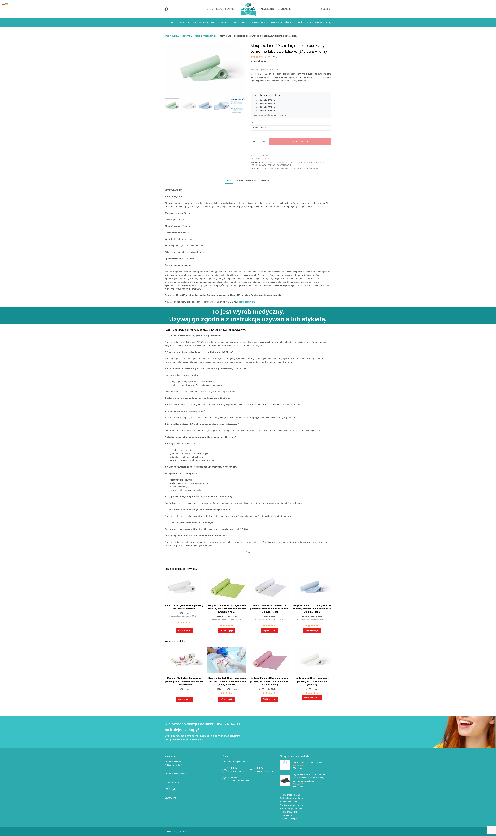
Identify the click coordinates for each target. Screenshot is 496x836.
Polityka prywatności (174, 765)
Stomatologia (237, 22)
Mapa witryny (171, 798)
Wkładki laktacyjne (288, 819)
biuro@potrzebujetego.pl (242, 780)
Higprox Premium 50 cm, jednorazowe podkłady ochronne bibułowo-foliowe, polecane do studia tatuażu (309, 777)
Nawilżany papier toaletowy (292, 805)
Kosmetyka (258, 22)
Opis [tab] (229, 180)
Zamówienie (284, 9)
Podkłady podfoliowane (275, 162)
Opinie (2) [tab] (265, 180)
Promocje (321, 22)
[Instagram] (174, 788)
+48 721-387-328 (239, 772)
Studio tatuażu (279, 22)
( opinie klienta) (271, 57)
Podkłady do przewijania (291, 798)
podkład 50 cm (268, 168)
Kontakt (230, 9)
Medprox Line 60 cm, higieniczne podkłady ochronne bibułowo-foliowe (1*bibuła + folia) (269, 608)
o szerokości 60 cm (246, 302)
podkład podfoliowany (310, 168)
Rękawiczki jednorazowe (291, 808)
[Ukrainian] (7, 3)
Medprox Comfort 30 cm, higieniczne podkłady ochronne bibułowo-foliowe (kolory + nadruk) (227, 681)
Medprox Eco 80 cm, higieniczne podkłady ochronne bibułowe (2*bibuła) (312, 681)
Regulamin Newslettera (175, 774)
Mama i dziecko (177, 22)
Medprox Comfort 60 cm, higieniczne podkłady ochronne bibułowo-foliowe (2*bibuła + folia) (312, 608)
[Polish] (3, 3)
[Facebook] (166, 9)
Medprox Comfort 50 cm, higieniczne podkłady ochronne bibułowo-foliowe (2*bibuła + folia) (227, 608)
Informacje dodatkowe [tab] (246, 180)
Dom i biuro (199, 22)
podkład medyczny (286, 168)
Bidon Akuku (286, 815)
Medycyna (217, 22)
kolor (253, 122)
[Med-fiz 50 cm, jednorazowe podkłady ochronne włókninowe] (184, 588)
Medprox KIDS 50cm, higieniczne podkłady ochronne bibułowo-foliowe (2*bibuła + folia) (184, 681)
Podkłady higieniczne (290, 795)
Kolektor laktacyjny (288, 802)
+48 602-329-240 (265, 772)
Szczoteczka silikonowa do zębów (307, 762)
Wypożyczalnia (303, 22)
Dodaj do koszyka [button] (312, 698)
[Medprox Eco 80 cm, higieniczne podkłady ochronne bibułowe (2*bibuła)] (312, 660)
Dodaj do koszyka (300, 141)
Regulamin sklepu (173, 762)
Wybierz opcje (184, 630)
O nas (210, 9)
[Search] (330, 23)
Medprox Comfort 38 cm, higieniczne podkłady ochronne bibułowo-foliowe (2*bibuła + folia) (269, 681)
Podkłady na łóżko (288, 812)
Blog (219, 9)
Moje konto (268, 9)
